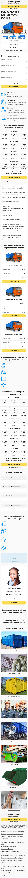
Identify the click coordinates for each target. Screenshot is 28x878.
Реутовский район (14, 561)
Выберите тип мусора (6, 59)
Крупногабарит (14, 764)
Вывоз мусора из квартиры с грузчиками (13, 855)
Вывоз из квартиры (14, 810)
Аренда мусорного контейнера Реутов (12, 858)
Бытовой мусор (14, 787)
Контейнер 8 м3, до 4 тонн (14, 265)
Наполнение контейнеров (15, 180)
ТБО (14, 555)
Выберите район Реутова (7, 65)
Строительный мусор (14, 673)
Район (19, 827)
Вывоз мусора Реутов (14, 651)
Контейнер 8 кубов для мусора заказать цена (12, 843)
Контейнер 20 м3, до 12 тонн (14, 299)
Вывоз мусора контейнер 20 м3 (10, 846)
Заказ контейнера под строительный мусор (13, 870)
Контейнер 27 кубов (7, 849)
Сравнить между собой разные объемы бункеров (14, 621)
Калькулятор (14, 602)
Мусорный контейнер (14, 696)
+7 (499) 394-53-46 (14, 6)
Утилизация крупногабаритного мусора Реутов (12, 861)
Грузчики (14, 719)
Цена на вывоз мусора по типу (15, 50)
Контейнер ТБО (5, 873)
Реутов (3, 875)
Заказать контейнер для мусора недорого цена (13, 867)
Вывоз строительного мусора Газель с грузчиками (12, 837)
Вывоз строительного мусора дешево (12, 834)
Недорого (14, 742)
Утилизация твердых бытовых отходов (12, 831)
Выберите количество (6, 77)
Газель (14, 558)
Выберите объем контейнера (8, 71)
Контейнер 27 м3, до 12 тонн (14, 334)
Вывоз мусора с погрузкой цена (10, 851)
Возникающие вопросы (15, 467)
